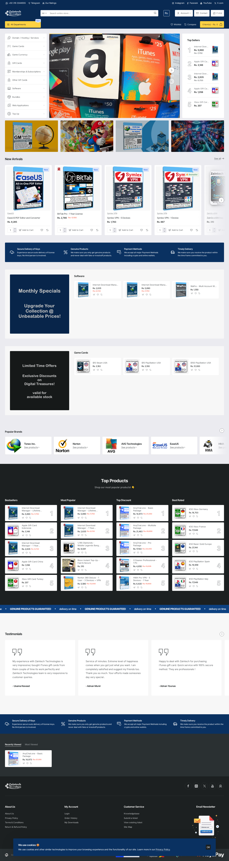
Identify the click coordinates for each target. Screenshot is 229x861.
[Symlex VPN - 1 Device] (178, 188)
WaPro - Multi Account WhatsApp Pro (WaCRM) (204, 286)
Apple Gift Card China (201, 88)
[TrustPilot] (220, 786)
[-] (15, 231)
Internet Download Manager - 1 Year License (201, 73)
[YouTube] (212, 786)
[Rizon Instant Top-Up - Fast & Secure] (68, 565)
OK (208, 847)
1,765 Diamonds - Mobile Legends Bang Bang (88, 544)
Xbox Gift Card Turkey (201, 102)
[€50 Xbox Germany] (180, 513)
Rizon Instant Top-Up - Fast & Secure (88, 561)
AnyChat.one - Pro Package (142, 544)
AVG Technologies (131, 443)
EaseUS (10, 213)
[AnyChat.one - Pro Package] (124, 547)
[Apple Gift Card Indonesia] (215, 63)
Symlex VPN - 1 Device (168, 217)
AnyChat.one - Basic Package (143, 509)
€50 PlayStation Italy (198, 579)
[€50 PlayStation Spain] (180, 565)
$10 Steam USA (100, 362)
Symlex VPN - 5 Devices (118, 217)
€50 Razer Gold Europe (200, 544)
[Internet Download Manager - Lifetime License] (215, 50)
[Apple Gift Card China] (215, 90)
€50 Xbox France (197, 526)
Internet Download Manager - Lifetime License (201, 46)
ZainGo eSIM (212, 213)
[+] (15, 229)
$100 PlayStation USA (201, 362)
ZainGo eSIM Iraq (215, 217)
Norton (76, 443)
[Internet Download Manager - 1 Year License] (215, 77)
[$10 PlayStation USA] (132, 366)
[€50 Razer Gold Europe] (180, 547)
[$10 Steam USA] (83, 366)
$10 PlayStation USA (151, 362)
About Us (10, 806)
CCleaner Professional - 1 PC (145, 561)
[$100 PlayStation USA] (181, 366)
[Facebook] (188, 786)
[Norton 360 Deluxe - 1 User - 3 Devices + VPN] (68, 582)
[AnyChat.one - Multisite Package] (124, 530)
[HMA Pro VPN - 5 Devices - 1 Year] (124, 582)
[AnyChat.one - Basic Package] (124, 513)
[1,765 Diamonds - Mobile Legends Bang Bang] (68, 547)
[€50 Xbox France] (180, 530)
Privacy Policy (163, 849)
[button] (172, 81)
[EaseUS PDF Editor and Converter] (28, 188)
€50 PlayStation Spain (199, 561)
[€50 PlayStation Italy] (180, 582)
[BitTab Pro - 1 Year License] (78, 188)
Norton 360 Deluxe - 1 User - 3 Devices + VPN (89, 579)
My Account (71, 806)
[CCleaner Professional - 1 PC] (124, 565)
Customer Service (134, 806)
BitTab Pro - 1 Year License (70, 213)
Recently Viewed (13, 744)
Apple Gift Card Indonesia (201, 61)
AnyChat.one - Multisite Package (144, 526)
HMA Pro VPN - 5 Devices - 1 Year (141, 579)
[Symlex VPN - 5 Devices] (128, 188)
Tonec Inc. (30, 443)
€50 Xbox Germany (198, 509)
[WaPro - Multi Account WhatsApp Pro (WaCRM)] (181, 289)
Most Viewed (31, 744)
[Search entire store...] (155, 13)
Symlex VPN (112, 213)
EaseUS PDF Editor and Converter (23, 217)
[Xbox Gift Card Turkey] (215, 104)
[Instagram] (196, 786)
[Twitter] (204, 786)
